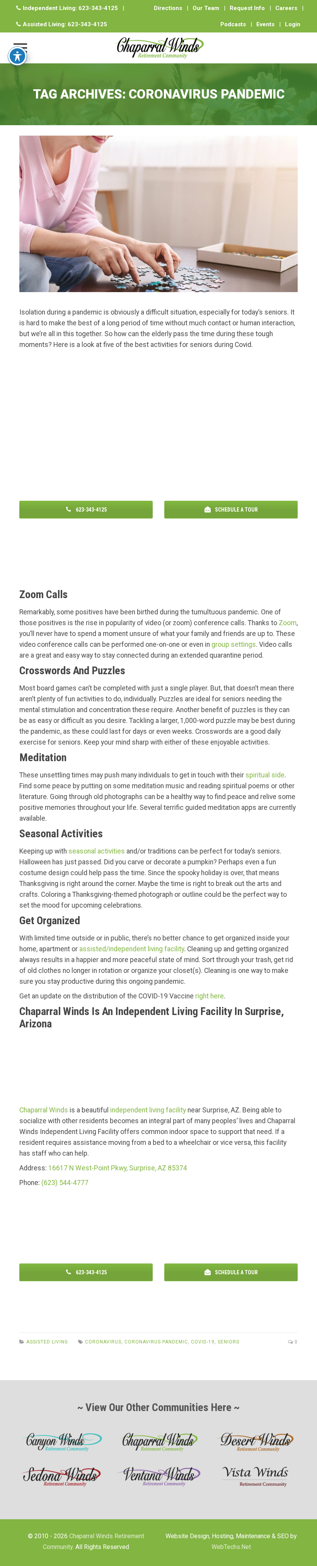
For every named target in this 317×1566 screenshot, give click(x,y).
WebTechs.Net (231, 1547)
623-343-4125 (98, 8)
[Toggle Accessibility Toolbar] (17, 56)
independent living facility (148, 1110)
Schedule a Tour (236, 510)
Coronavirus (103, 1342)
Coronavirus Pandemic (156, 1342)
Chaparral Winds (43, 1110)
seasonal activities (96, 851)
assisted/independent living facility (131, 949)
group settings (233, 644)
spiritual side (265, 775)
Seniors (228, 1342)
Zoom (288, 623)
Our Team (206, 8)
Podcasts (233, 24)
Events (265, 24)
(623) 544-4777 (65, 1183)
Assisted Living (47, 1342)
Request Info (247, 8)
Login (292, 24)
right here (209, 996)
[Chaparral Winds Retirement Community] (158, 47)
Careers (286, 8)
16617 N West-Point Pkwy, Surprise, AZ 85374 (117, 1168)
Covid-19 (203, 1342)
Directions (168, 8)
